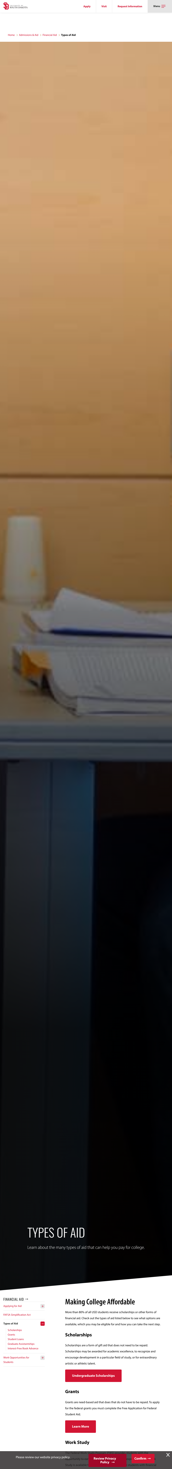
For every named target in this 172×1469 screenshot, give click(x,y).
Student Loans (16, 1339)
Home (11, 35)
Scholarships (15, 1330)
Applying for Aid (12, 1306)
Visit (104, 6)
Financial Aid (49, 35)
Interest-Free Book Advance (23, 1348)
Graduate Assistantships (21, 1344)
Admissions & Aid (28, 35)
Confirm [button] (140, 1458)
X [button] (168, 1455)
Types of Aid (10, 1323)
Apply (87, 6)
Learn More (80, 1426)
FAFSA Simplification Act (17, 1314)
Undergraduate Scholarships (93, 1376)
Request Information (130, 6)
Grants (11, 1334)
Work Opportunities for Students (16, 1360)
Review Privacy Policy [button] (105, 1460)
